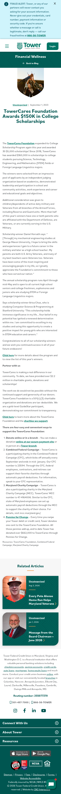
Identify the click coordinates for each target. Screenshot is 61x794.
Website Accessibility (30, 778)
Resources (10, 741)
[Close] (55, 4)
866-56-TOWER (36, 35)
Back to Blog (32, 63)
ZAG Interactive (42, 789)
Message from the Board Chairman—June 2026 (41, 636)
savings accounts (34, 666)
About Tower (12, 732)
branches (50, 677)
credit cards (50, 666)
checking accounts (14, 666)
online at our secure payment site (35, 441)
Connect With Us (15, 723)
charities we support (36, 420)
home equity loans (37, 670)
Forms (51, 774)
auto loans (9, 670)
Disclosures (39, 774)
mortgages (21, 670)
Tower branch (29, 445)
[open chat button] (51, 784)
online (50, 674)
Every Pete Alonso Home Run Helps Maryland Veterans (41, 600)
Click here (8, 355)
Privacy (19, 774)
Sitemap (8, 774)
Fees (28, 774)
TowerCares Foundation (21, 143)
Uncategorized (20, 104)
